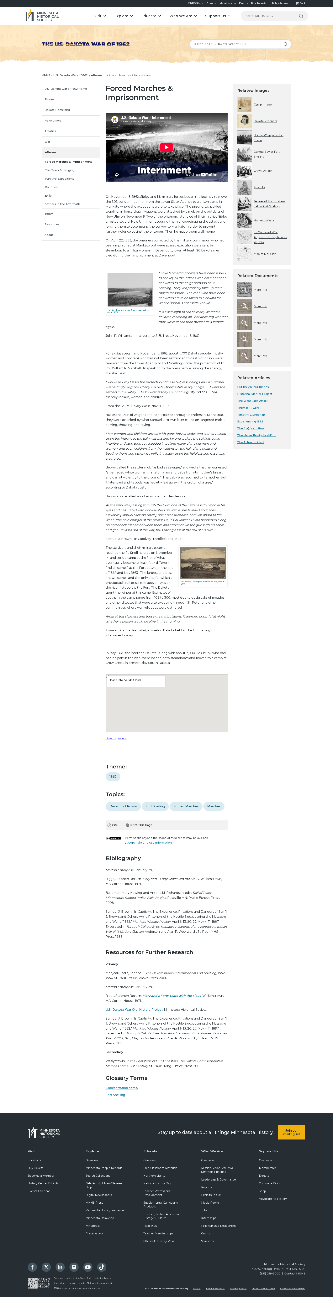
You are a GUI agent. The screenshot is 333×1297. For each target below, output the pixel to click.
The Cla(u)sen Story (251, 428)
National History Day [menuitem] (157, 1183)
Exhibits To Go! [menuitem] (211, 1195)
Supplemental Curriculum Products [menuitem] (160, 1204)
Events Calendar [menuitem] (39, 1191)
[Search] (301, 16)
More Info (260, 290)
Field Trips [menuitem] (150, 1225)
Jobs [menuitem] (204, 1210)
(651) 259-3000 (270, 1273)
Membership (227, 3)
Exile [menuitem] (48, 195)
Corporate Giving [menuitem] (270, 1183)
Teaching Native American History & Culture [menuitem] (161, 1216)
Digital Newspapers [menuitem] (99, 1195)
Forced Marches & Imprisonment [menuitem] (68, 161)
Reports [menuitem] (206, 1187)
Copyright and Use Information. (150, 842)
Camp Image (263, 104)
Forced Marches (186, 806)
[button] (100, 16)
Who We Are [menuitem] (212, 1151)
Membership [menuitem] (267, 1168)
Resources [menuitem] (52, 224)
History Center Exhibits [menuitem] (43, 1183)
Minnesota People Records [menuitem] (104, 1168)
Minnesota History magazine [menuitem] (105, 1210)
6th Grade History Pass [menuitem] (158, 1241)
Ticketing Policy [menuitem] (238, 1288)
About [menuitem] (49, 235)
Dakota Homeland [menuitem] (57, 110)
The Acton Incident (250, 442)
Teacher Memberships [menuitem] (158, 1233)
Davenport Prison (123, 806)
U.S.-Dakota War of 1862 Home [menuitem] (66, 88)
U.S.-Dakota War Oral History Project (134, 1009)
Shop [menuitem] (262, 1191)
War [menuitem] (47, 141)
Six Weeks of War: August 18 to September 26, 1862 (270, 237)
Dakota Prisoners (265, 121)
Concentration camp (122, 1088)
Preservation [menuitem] (94, 1233)
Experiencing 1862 (250, 421)
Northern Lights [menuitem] (154, 1175)
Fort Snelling (155, 806)
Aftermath (98, 75)
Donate (211, 3)
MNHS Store (196, 3)
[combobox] (240, 44)
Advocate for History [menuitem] (273, 1199)
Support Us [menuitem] (268, 1151)
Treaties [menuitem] (50, 131)
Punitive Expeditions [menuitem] (59, 178)
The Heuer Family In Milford (256, 435)
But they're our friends (253, 387)
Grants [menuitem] (205, 1233)
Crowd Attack (263, 171)
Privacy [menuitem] (197, 1288)
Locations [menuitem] (34, 1160)
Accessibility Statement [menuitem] (292, 1288)
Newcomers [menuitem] (53, 120)
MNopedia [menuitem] (93, 1225)
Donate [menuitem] (264, 1175)
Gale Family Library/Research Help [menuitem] (105, 1185)
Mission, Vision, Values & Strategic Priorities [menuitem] (217, 1170)
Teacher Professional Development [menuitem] (157, 1193)
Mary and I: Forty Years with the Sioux (171, 996)
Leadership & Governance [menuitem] (218, 1179)
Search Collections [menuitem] (98, 1175)
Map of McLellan (265, 254)
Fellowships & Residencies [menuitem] (218, 1225)
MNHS (46, 75)
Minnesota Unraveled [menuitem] (100, 1218)
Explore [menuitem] (92, 1151)
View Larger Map (116, 738)
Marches (214, 806)
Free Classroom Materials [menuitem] (160, 1168)
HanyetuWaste (264, 220)
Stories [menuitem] (49, 99)
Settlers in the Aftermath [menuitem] (62, 204)
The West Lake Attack (252, 401)
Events (243, 3)
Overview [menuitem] (92, 1160)
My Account (283, 3)
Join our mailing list (291, 1132)
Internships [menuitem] (208, 1218)
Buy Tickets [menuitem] (35, 1168)
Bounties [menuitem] (51, 187)
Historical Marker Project (254, 394)
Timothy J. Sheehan (251, 414)
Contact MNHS (294, 1273)
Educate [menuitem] (150, 1151)
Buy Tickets (258, 3)
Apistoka (259, 187)
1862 (113, 776)
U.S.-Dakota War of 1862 (70, 75)
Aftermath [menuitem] (52, 152)
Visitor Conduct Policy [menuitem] (263, 1288)
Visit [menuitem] (31, 1151)
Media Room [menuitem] (210, 1202)
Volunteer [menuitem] (207, 1241)
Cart (302, 3)
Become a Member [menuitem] (41, 1175)
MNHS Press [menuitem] (94, 1202)
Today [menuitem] (49, 213)
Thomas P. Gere (248, 408)
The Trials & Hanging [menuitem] (59, 170)
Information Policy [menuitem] (215, 1288)
